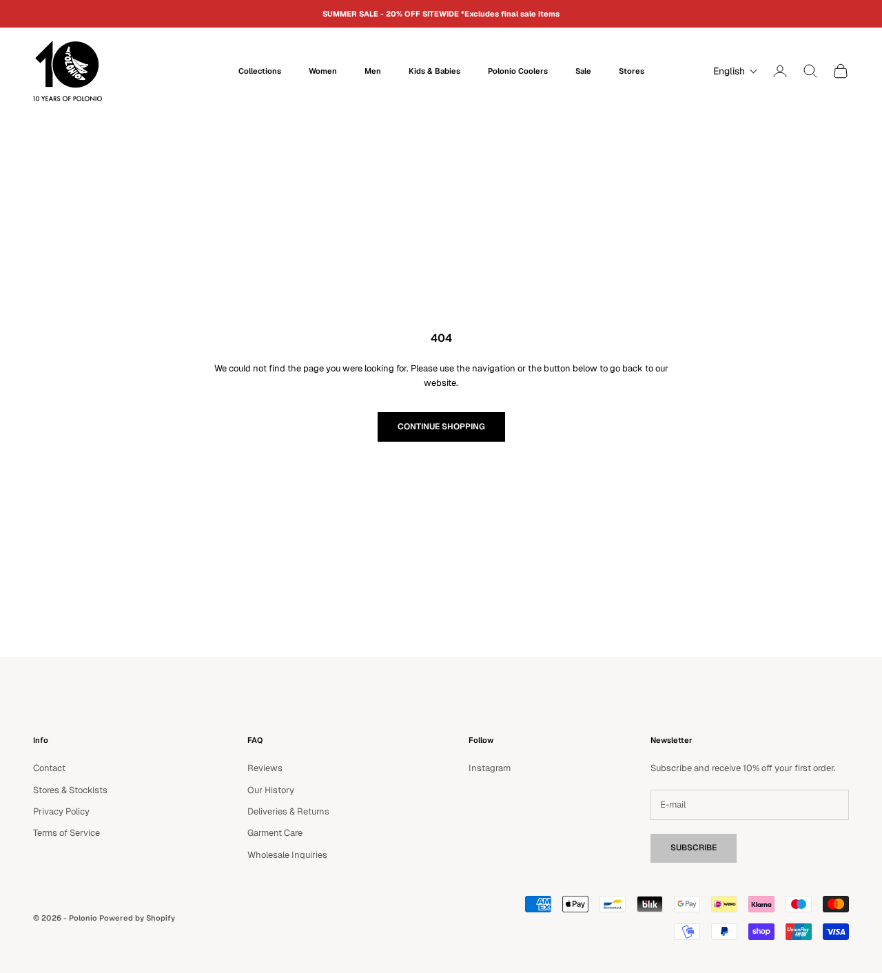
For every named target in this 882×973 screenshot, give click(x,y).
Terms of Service (66, 833)
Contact (49, 768)
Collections (259, 71)
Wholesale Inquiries (287, 855)
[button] (732, 71)
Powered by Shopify (137, 918)
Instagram (490, 768)
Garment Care (274, 833)
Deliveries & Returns (288, 811)
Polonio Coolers (518, 71)
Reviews (265, 768)
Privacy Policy (61, 811)
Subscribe (693, 847)
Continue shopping (441, 426)
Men (373, 71)
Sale (583, 71)
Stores (631, 71)
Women (323, 71)
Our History (270, 790)
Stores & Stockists (70, 790)
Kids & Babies (434, 71)
